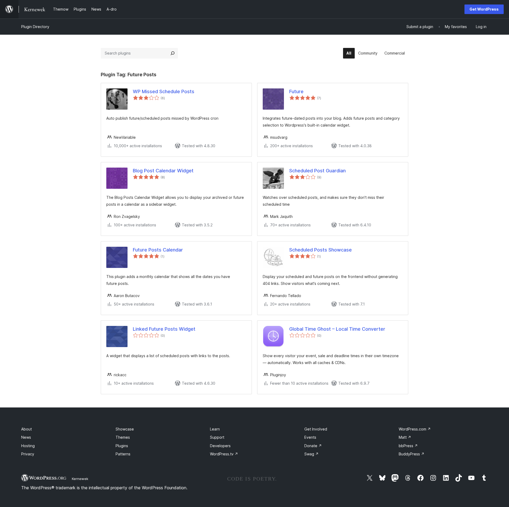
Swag (311, 454)
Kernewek (80, 479)
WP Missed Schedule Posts (163, 91)
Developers (220, 445)
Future (296, 91)
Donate (313, 445)
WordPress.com (415, 429)
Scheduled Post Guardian (317, 170)
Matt (405, 437)
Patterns (123, 454)
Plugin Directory (35, 26)
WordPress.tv (224, 454)
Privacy (27, 454)
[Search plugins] (172, 53)
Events (310, 437)
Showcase (125, 429)
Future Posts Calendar (158, 250)
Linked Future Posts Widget (164, 329)
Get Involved (315, 429)
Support (217, 437)
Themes (123, 437)
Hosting (28, 445)
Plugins (122, 445)
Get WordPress (484, 9)
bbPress (408, 445)
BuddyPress (411, 454)
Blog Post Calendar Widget (163, 170)
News (26, 437)
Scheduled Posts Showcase (320, 250)
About (26, 429)
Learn (215, 429)
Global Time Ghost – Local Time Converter (337, 329)
